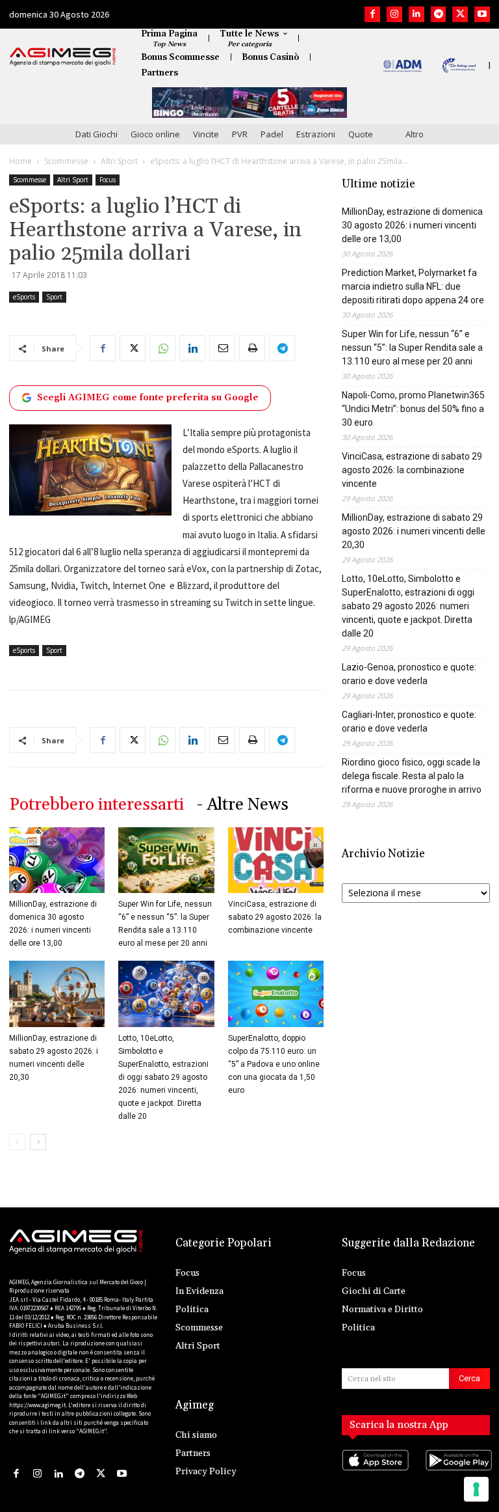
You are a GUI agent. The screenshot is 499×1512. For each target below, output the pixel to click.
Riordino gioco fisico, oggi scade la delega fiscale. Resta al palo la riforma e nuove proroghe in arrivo (411, 776)
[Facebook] (372, 14)
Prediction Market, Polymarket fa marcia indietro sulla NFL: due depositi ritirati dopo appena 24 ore (413, 286)
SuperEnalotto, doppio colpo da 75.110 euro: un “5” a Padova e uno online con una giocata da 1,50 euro (274, 1064)
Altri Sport (119, 161)
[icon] (374, 1473)
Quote (360, 134)
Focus (107, 179)
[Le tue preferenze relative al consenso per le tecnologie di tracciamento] (476, 1489)
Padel (272, 134)
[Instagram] (394, 14)
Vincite (206, 134)
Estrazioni (315, 134)
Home (20, 161)
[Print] (252, 348)
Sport (54, 296)
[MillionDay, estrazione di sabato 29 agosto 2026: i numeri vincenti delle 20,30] (57, 993)
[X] (460, 14)
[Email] (222, 348)
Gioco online (155, 134)
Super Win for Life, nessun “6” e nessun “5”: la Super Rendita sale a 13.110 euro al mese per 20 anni (412, 347)
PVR (240, 134)
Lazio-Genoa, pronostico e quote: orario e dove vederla (409, 674)
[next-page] (38, 1142)
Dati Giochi (96, 134)
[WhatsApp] (162, 348)
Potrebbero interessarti (96, 805)
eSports (24, 296)
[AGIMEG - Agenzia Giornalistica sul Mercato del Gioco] (62, 57)
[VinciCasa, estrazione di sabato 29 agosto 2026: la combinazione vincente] (276, 860)
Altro (414, 134)
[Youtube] (482, 14)
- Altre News (242, 805)
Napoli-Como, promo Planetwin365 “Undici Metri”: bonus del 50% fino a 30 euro (413, 409)
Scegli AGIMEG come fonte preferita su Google (148, 398)
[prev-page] (17, 1142)
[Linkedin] (416, 14)
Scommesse (66, 161)
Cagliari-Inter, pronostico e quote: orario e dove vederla (409, 721)
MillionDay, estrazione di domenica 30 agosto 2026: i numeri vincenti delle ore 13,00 (412, 225)
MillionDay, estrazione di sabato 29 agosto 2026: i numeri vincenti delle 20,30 (413, 531)
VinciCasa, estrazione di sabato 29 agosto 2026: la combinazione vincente (275, 917)
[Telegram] (438, 14)
